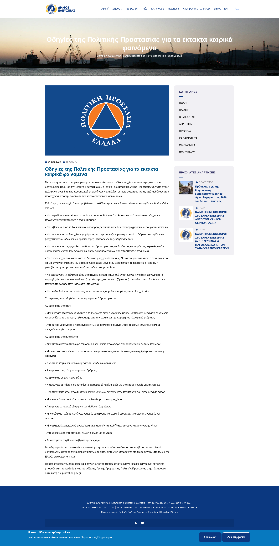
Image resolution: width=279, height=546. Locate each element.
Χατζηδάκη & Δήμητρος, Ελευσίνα (128, 502)
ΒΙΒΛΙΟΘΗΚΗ (187, 117)
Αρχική (101, 55)
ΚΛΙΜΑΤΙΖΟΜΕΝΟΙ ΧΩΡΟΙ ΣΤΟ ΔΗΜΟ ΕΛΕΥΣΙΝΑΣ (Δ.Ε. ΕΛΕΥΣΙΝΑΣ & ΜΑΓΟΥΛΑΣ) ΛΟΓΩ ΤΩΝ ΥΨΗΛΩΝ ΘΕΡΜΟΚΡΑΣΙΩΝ (212, 241)
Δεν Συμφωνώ (236, 537)
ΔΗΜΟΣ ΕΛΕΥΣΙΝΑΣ (97, 502)
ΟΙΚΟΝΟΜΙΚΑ (187, 145)
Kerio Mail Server (169, 512)
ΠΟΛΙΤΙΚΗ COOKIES (186, 507)
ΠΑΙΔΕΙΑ (184, 110)
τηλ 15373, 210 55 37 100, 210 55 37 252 (169, 502)
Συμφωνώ (210, 537)
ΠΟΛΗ (183, 103)
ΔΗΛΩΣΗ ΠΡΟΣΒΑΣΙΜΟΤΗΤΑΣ (98, 507)
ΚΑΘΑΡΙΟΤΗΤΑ (188, 138)
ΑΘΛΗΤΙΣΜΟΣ (187, 124)
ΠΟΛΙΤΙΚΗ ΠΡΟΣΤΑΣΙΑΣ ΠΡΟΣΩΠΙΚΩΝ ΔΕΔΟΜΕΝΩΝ (145, 507)
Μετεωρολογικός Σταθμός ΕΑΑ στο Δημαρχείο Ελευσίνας (129, 512)
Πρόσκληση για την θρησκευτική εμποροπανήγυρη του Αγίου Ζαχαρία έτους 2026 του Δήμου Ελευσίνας (211, 194)
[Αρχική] (61, 8)
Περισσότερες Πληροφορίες (97, 537)
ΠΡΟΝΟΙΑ (71, 162)
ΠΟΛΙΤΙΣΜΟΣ (187, 152)
